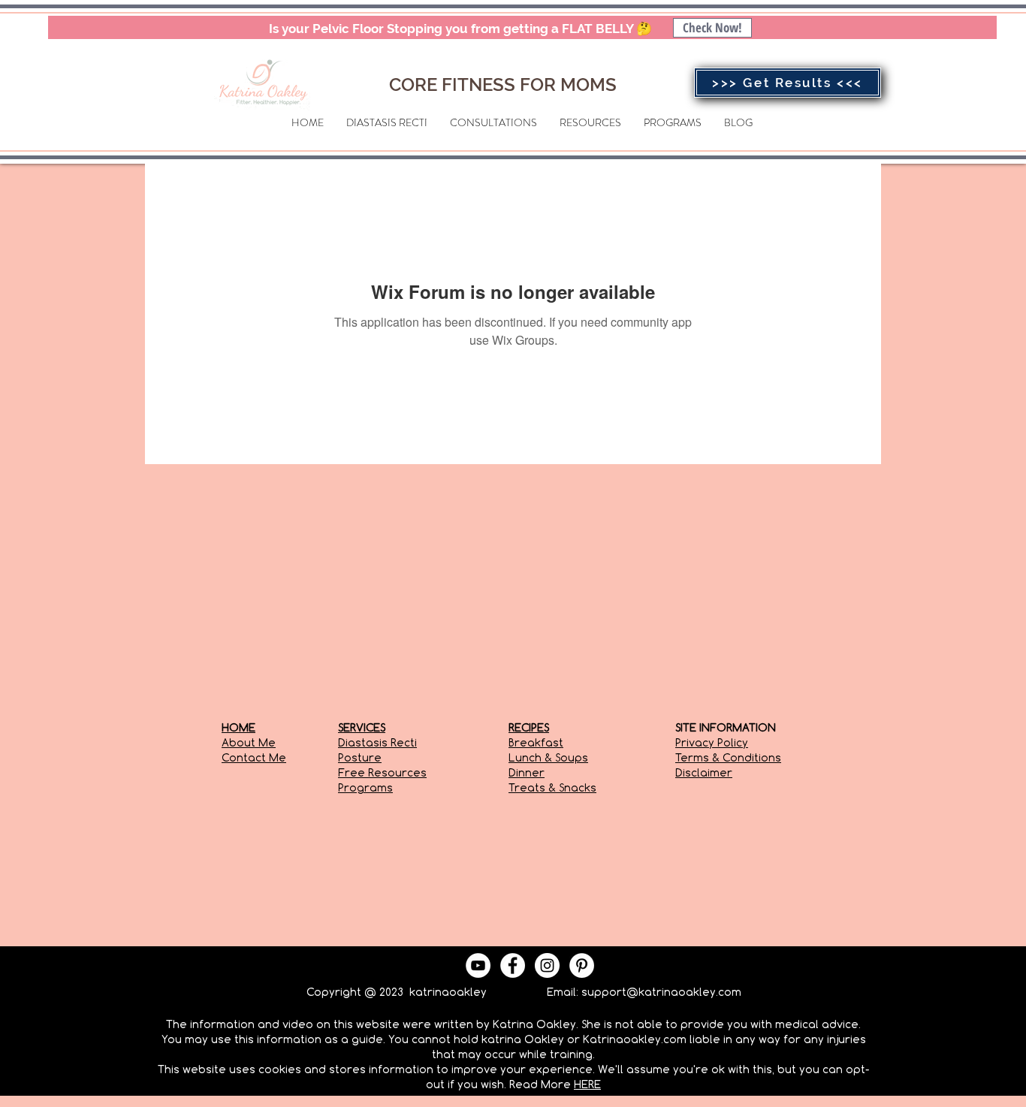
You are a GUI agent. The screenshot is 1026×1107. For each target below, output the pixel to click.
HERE (587, 1084)
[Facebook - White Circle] (512, 965)
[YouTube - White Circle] (478, 965)
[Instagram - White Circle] (547, 965)
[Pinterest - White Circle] (581, 965)
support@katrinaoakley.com (661, 992)
